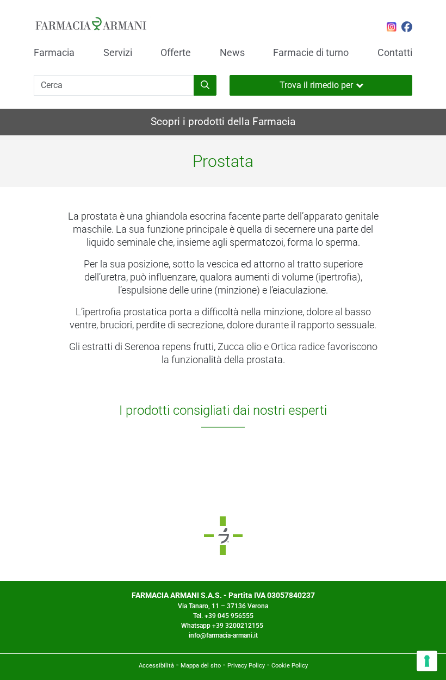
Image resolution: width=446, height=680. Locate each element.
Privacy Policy (246, 665)
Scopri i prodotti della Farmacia (223, 121)
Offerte (175, 53)
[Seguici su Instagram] (392, 28)
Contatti (394, 53)
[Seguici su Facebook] (406, 28)
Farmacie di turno (311, 53)
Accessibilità (156, 665)
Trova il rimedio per (316, 85)
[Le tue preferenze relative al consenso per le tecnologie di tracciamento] (427, 661)
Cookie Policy (289, 665)
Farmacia (54, 53)
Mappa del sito (201, 665)
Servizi (117, 53)
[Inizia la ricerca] (205, 85)
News (232, 53)
